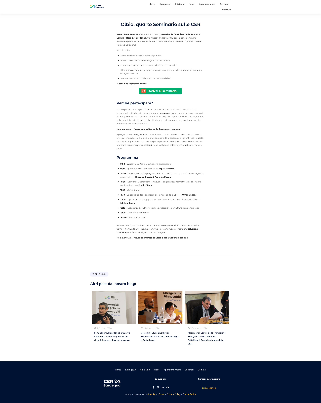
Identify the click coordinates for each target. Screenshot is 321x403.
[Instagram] (158, 387)
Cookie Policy (189, 394)
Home (118, 370)
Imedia (151, 394)
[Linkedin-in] (163, 387)
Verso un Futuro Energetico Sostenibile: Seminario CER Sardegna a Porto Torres (160, 336)
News (157, 370)
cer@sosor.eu (209, 388)
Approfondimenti (172, 370)
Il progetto (130, 370)
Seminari (189, 370)
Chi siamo (145, 370)
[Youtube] (167, 387)
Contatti (202, 370)
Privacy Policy (174, 394)
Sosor (162, 394)
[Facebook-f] (153, 387)
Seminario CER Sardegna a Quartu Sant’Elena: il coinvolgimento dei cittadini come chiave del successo (112, 336)
